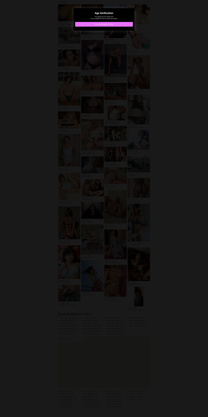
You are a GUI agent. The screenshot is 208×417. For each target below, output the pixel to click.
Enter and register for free (104, 24)
